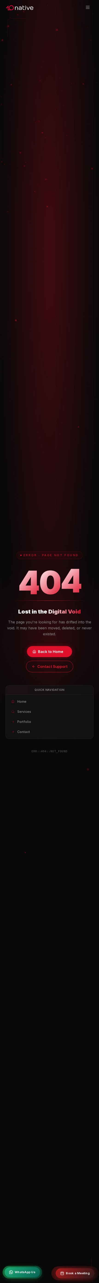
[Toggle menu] (88, 7)
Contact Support (52, 666)
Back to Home (50, 651)
